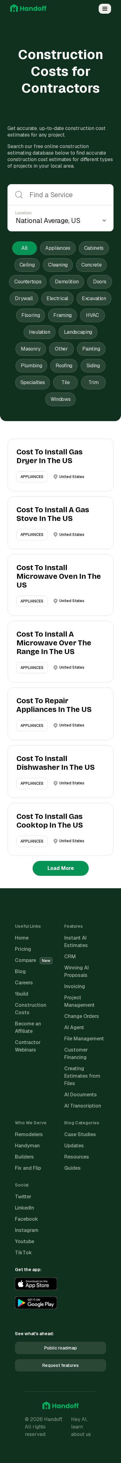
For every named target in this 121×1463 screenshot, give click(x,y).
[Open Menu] (105, 9)
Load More (60, 868)
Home (22, 938)
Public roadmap (60, 1348)
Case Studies (80, 1134)
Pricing (23, 949)
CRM (70, 956)
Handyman (27, 1145)
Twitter (23, 1196)
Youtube (24, 1241)
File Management (84, 1038)
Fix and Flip (28, 1168)
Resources (76, 1157)
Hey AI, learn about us (81, 1426)
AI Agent (74, 1027)
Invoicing (74, 986)
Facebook (26, 1219)
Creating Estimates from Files (82, 1076)
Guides (72, 1168)
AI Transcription (82, 1106)
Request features (60, 1365)
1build (21, 994)
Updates (74, 1145)
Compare (32, 960)
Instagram (26, 1230)
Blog (20, 971)
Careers (24, 982)
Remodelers (29, 1134)
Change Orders (81, 1016)
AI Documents (80, 1094)
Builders (24, 1157)
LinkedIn (24, 1208)
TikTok (23, 1252)
